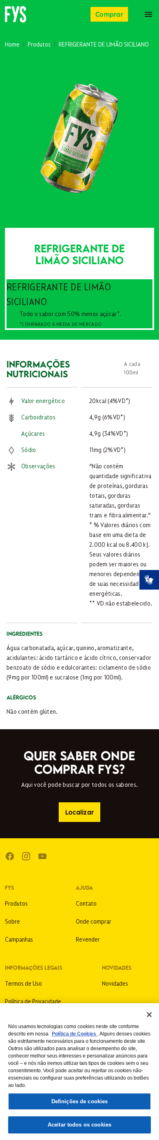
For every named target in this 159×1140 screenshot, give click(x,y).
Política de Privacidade (33, 1001)
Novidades (115, 983)
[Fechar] (149, 1015)
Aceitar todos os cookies (79, 1125)
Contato (86, 903)
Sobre (12, 921)
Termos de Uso (23, 983)
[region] (79, 1071)
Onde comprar (93, 921)
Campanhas (19, 939)
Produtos (39, 44)
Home (12, 44)
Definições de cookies (79, 1101)
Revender (88, 939)
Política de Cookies (74, 1034)
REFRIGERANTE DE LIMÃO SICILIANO (104, 44)
